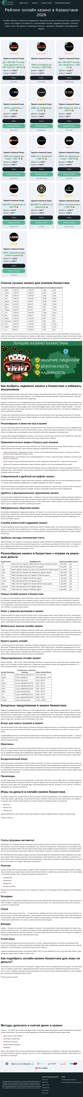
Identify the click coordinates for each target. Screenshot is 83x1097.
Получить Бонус (14, 126)
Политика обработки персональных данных (72, 1082)
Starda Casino (45, 1093)
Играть (14, 78)
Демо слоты (24, 3)
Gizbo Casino (45, 1082)
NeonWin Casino (45, 1087)
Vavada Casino (45, 1090)
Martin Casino (45, 1079)
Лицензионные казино (62, 3)
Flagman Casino (45, 1085)
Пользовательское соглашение (69, 1079)
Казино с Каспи (47, 3)
